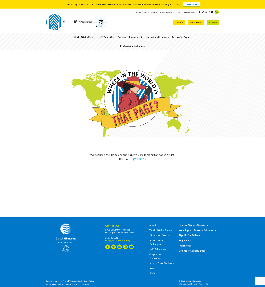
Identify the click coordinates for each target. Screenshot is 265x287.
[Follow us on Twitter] (203, 12)
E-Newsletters (190, 12)
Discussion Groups (181, 37)
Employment (185, 240)
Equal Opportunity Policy (57, 281)
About (139, 12)
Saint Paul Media (201, 284)
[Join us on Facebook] (199, 12)
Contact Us (112, 225)
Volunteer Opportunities (192, 250)
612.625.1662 (111, 237)
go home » (139, 159)
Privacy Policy (88, 281)
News (146, 12)
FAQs (152, 273)
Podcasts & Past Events (161, 12)
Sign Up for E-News (189, 235)
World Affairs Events (84, 37)
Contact (178, 12)
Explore (213, 22)
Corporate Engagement (130, 37)
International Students (157, 37)
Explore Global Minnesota (193, 225)
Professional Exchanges (132, 46)
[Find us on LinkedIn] (206, 12)
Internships (185, 245)
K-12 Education (106, 37)
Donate (179, 22)
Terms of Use (75, 281)
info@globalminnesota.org (117, 240)
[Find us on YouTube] (212, 12)
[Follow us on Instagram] (209, 12)
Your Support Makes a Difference (197, 230)
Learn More (192, 4)
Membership (196, 22)
